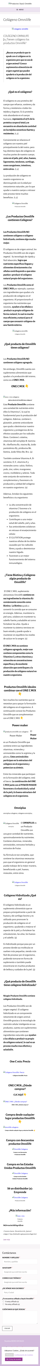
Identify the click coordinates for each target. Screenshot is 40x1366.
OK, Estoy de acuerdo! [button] (13, 1359)
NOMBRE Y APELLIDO (11, 1258)
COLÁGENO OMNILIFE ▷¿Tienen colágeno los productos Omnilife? (16, 39)
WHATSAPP (7, 1268)
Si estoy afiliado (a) (12, 1301)
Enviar (7, 1328)
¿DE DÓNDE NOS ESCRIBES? (13, 1288)
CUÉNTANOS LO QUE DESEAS (14, 1309)
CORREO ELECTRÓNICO (12, 1278)
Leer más (6, 1240)
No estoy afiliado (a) (12, 1304)
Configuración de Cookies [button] (23, 1355)
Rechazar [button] (9, 1355)
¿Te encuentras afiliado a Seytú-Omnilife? (18, 1299)
